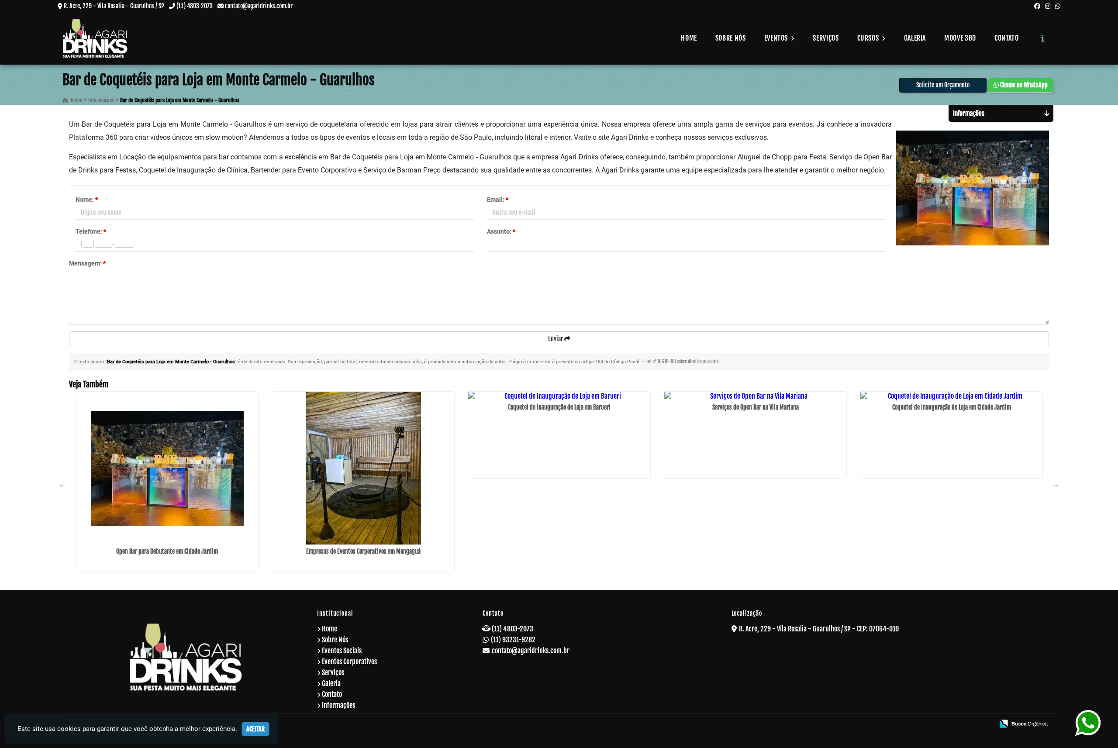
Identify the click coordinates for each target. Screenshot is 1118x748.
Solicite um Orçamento (943, 85)
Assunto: (501, 231)
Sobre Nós (730, 38)
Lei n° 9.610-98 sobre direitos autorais (682, 361)
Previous (62, 484)
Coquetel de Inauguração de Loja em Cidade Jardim (951, 407)
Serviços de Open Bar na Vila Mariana (755, 407)
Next (1055, 484)
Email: (497, 199)
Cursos (868, 38)
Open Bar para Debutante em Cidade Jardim (167, 551)
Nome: (87, 199)
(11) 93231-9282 (513, 639)
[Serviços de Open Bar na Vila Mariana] (755, 396)
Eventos (777, 38)
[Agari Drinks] (186, 657)
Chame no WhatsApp (1023, 85)
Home (689, 38)
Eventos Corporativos (349, 661)
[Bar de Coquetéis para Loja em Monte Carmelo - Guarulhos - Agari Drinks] (95, 38)
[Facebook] (1037, 6)
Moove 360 (960, 38)
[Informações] (1043, 38)
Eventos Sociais (342, 650)
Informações (338, 705)
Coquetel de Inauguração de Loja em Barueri (559, 407)
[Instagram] (1047, 6)
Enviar (556, 338)
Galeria (915, 38)
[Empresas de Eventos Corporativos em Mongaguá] (363, 468)
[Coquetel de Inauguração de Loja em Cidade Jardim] (951, 396)
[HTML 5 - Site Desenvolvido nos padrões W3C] (924, 724)
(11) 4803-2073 (194, 6)
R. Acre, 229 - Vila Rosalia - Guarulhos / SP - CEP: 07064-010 (819, 628)
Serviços (825, 38)
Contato (1006, 38)
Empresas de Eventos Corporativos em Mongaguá (363, 551)
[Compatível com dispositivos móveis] (983, 724)
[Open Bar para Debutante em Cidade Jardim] (167, 468)
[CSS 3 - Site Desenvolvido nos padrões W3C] (954, 724)
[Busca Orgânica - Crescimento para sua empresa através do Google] (1023, 723)
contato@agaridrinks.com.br (259, 6)
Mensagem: (87, 263)
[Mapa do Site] (902, 724)
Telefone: (91, 231)
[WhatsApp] (1057, 6)
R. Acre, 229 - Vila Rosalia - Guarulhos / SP (114, 6)
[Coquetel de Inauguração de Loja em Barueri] (559, 396)
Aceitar (255, 729)
